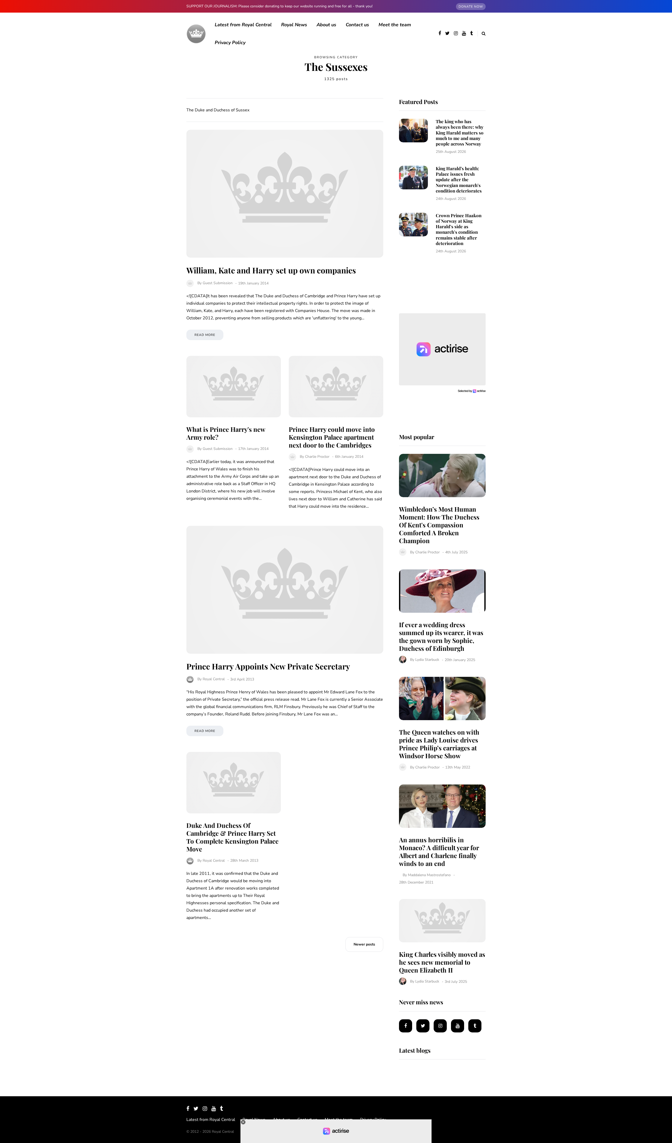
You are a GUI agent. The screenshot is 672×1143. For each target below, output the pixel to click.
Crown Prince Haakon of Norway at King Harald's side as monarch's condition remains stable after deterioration (458, 229)
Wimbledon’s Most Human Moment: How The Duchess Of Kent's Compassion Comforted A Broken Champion (439, 525)
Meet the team (395, 25)
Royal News (294, 25)
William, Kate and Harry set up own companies (271, 270)
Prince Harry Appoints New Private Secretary (268, 666)
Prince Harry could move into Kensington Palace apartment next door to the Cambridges (332, 437)
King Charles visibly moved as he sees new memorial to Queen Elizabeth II (442, 962)
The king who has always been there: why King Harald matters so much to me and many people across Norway (460, 132)
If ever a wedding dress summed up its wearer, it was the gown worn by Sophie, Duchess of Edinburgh (441, 636)
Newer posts (364, 944)
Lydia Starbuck (427, 659)
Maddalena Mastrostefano (429, 874)
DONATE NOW (471, 6)
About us (326, 25)
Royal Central (214, 679)
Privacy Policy (230, 42)
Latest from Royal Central (243, 25)
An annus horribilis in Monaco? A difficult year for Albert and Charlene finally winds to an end (439, 851)
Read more (205, 335)
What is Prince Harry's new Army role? (225, 433)
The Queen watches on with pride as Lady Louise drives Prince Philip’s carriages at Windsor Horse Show (439, 744)
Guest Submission (218, 283)
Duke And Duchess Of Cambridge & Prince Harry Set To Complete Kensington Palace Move (232, 837)
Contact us (357, 25)
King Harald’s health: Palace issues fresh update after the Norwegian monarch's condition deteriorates (459, 179)
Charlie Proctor (317, 456)
